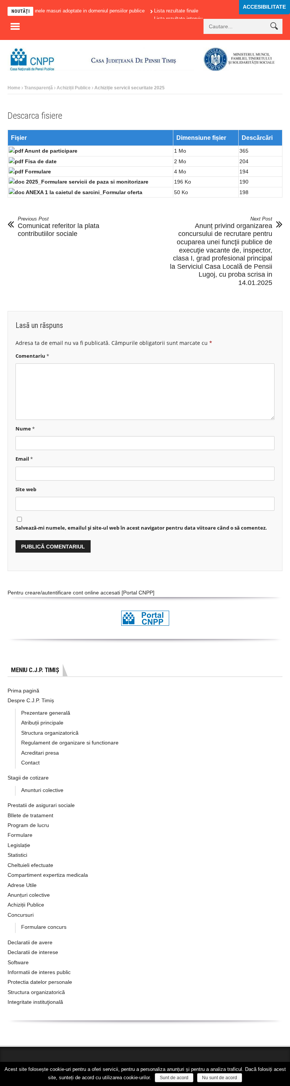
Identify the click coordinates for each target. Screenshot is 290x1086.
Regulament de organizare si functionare (70, 743)
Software (18, 962)
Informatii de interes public (39, 972)
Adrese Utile (22, 885)
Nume (25, 428)
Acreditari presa (40, 753)
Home (14, 87)
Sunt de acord (174, 1077)
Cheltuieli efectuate (30, 865)
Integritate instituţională (35, 1002)
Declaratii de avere (30, 942)
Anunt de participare (51, 151)
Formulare (38, 171)
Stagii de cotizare (28, 778)
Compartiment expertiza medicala (48, 875)
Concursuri (21, 915)
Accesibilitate (264, 7)
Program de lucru (28, 825)
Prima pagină (23, 691)
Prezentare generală (45, 713)
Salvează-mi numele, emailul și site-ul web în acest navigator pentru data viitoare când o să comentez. (141, 527)
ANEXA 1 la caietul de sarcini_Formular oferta (84, 192)
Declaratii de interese (33, 952)
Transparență (38, 87)
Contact (30, 763)
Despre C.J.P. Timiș (31, 700)
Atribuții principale (42, 723)
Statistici (17, 855)
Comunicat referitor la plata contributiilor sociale (58, 226)
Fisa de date (41, 161)
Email (24, 458)
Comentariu (32, 355)
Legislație (19, 845)
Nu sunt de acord (219, 1077)
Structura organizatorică (50, 733)
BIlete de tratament (30, 815)
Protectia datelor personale (40, 982)
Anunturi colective (42, 790)
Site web (25, 489)
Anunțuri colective (29, 895)
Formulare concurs (43, 927)
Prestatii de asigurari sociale (41, 805)
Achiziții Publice (74, 87)
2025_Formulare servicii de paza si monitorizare (87, 182)
